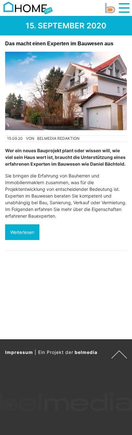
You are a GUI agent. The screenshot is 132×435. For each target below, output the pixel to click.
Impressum (19, 352)
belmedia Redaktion (58, 138)
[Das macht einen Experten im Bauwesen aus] (66, 91)
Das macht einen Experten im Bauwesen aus (59, 43)
